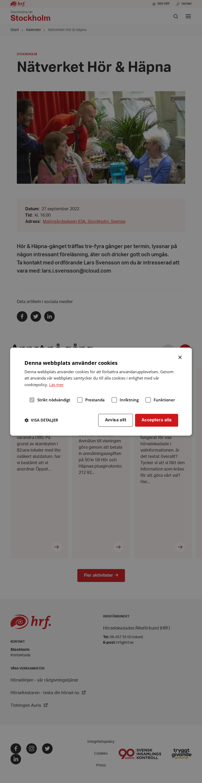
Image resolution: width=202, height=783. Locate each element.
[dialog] (101, 391)
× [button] (180, 357)
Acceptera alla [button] (157, 420)
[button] (41, 420)
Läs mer (56, 384)
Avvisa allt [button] (115, 420)
